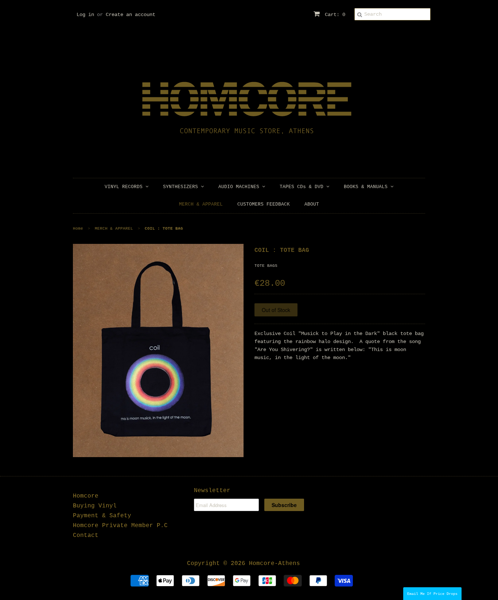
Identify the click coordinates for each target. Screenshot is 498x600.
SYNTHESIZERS (182, 187)
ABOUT (311, 204)
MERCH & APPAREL (201, 204)
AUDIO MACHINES (240, 187)
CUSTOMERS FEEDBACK (263, 204)
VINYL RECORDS (125, 187)
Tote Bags (265, 266)
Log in (85, 14)
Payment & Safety (102, 516)
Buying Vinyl (95, 506)
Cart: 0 (333, 14)
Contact (85, 535)
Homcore (85, 496)
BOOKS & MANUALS (367, 187)
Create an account (130, 14)
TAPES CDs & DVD (303, 187)
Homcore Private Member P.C (120, 525)
